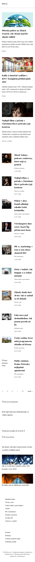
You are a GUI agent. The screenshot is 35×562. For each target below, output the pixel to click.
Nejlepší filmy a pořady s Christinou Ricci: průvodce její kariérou (16, 123)
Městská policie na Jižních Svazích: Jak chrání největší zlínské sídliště (15, 33)
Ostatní (4, 51)
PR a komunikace (19, 256)
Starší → (30, 391)
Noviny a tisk (17, 302)
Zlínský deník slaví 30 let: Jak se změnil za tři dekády (23, 295)
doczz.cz (4, 4)
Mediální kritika (18, 328)
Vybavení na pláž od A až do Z (13, 431)
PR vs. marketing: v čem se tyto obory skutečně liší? (23, 249)
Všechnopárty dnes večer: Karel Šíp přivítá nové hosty (23, 226)
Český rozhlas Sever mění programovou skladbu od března (23, 341)
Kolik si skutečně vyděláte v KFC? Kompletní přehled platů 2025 (16, 78)
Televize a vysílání (7, 141)
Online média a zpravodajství (22, 214)
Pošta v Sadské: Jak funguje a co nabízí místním (23, 272)
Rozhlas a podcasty (19, 168)
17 (23, 391)
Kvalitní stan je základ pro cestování (15, 485)
